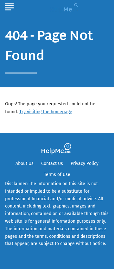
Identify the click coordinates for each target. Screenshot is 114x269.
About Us (25, 163)
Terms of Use (57, 174)
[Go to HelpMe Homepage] (65, 6)
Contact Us (52, 163)
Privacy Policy (84, 163)
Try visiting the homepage (45, 111)
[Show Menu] (9, 6)
